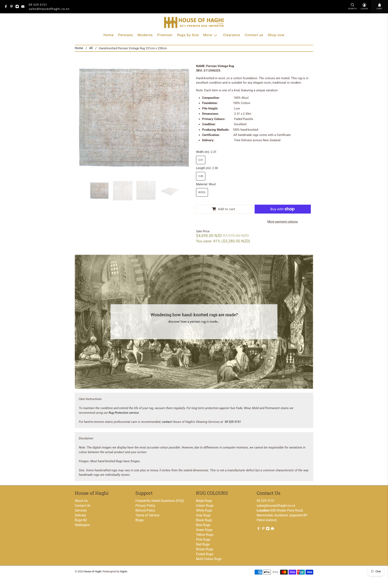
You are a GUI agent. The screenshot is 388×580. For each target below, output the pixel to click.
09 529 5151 (38, 4)
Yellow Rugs (204, 535)
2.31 (200, 159)
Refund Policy (145, 510)
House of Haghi (92, 571)
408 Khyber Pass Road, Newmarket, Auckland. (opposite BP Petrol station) (282, 515)
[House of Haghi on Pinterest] (12, 7)
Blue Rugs (203, 525)
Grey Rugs (203, 515)
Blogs (139, 520)
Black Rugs (204, 520)
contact (167, 422)
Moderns (145, 35)
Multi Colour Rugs (208, 559)
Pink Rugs (203, 539)
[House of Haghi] (194, 22)
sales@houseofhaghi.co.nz (276, 505)
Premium (165, 35)
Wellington (82, 525)
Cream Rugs (204, 505)
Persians (125, 35)
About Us (81, 501)
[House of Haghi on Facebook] (7, 7)
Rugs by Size (188, 35)
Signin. (124, 571)
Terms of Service (147, 515)
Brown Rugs (204, 549)
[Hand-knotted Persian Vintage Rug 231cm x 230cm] (133, 118)
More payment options (282, 221)
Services (81, 510)
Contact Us (82, 505)
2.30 (200, 176)
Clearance (231, 35)
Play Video (194, 330)
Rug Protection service (124, 413)
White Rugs (204, 510)
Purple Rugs (204, 554)
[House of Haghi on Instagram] (18, 7)
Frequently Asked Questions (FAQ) (159, 501)
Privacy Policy (145, 505)
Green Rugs (204, 530)
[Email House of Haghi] (24, 7)
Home (108, 35)
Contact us (254, 35)
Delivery (80, 515)
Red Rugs (203, 544)
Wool (202, 192)
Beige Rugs (204, 501)
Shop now (276, 35)
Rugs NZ (81, 520)
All (91, 48)
